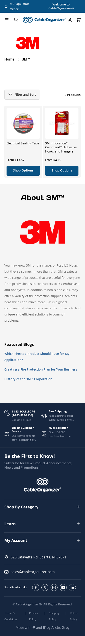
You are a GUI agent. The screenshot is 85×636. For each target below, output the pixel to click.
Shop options (23, 170)
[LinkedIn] (72, 587)
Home (9, 59)
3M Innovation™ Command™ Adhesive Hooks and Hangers (61, 147)
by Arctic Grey (58, 628)
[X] (44, 587)
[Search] (16, 20)
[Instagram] (54, 587)
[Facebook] (35, 587)
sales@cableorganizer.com (33, 571)
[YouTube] (63, 587)
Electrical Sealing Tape (23, 143)
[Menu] (6, 20)
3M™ (26, 59)
